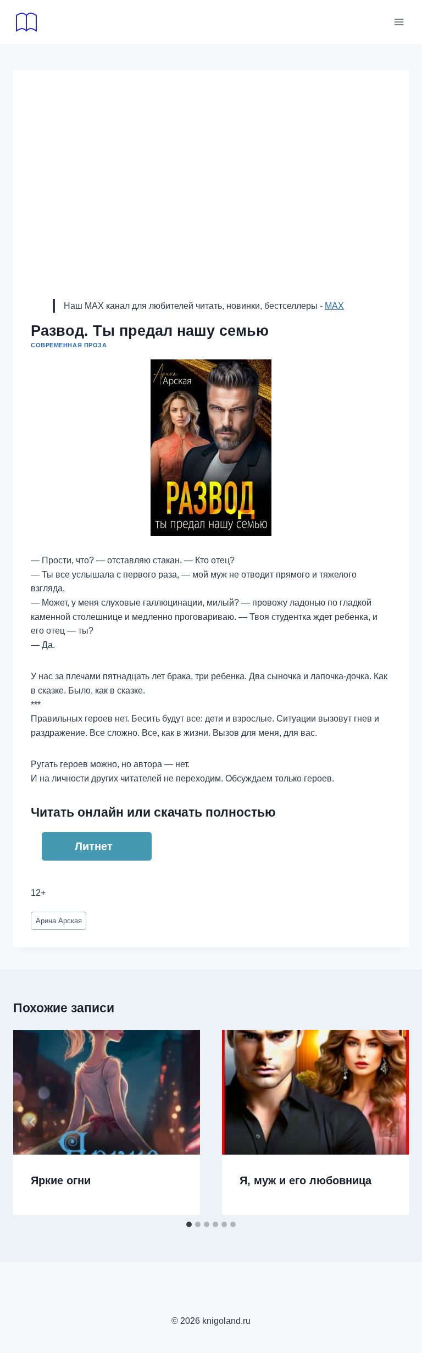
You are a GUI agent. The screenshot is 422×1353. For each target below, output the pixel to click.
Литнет (94, 846)
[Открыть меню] (398, 21)
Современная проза (69, 345)
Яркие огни (61, 1180)
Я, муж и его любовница (305, 1180)
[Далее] (389, 1122)
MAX (334, 305)
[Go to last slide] (33, 1122)
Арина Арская (59, 921)
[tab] (189, 1224)
